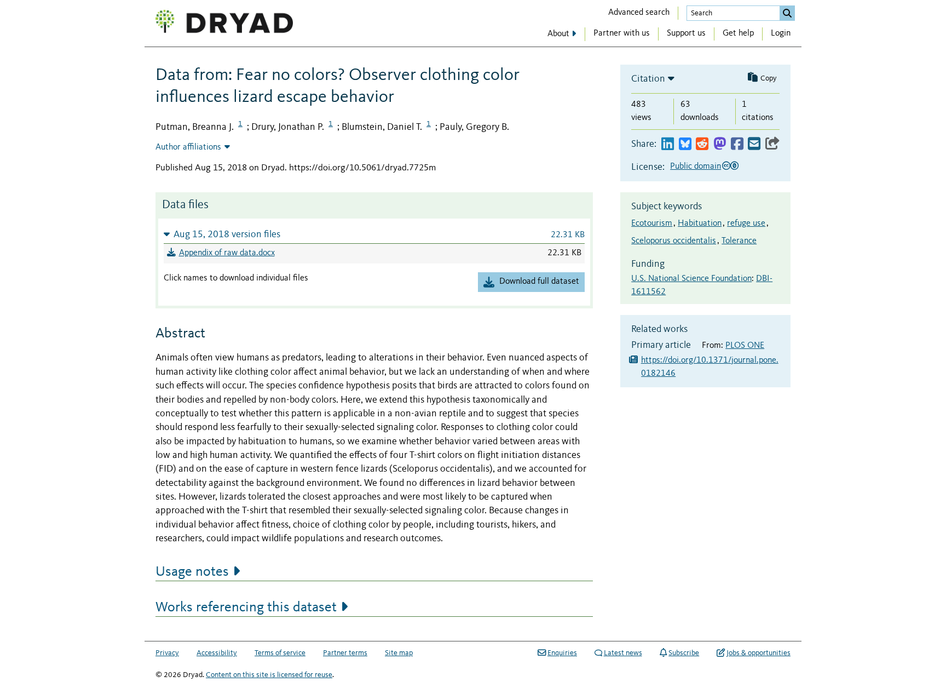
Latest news (623, 653)
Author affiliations (188, 147)
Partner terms (345, 653)
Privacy (167, 653)
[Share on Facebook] (737, 144)
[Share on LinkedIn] (667, 144)
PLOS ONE (744, 345)
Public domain (695, 166)
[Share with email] (754, 144)
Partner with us (621, 33)
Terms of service (280, 653)
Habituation (700, 223)
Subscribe (683, 653)
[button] (374, 234)
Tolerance (739, 241)
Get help (738, 33)
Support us (686, 33)
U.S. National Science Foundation (691, 278)
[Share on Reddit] (702, 144)
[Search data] (787, 13)
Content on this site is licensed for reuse (269, 675)
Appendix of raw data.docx (227, 253)
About (558, 34)
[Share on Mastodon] (719, 144)
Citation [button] (648, 79)
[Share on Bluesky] (685, 144)
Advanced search (639, 12)
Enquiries (562, 653)
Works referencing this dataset (246, 607)
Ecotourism (651, 223)
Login (781, 33)
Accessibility (217, 653)
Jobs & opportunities (758, 653)
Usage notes (192, 572)
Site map (399, 653)
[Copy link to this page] (772, 144)
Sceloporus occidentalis (673, 241)
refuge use (746, 223)
